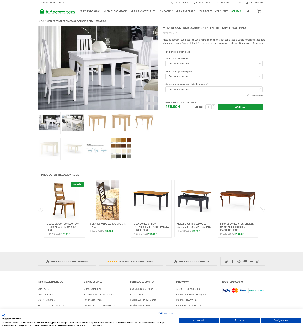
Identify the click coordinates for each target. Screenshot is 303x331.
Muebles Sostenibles (143, 11)
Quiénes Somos (46, 299)
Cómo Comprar (92, 288)
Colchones (221, 11)
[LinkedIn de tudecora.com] (252, 261)
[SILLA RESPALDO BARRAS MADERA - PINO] (108, 200)
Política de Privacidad (143, 299)
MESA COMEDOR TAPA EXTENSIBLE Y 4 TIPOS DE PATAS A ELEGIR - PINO (151, 226)
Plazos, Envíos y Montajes (99, 294)
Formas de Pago (93, 299)
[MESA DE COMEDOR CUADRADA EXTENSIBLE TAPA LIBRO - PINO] (98, 68)
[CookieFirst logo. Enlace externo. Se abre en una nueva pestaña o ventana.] (3, 315)
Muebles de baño (185, 11)
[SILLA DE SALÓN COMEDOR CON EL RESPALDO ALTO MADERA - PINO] (64, 200)
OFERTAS (236, 11)
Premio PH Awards (186, 299)
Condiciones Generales (143, 288)
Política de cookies (166, 313)
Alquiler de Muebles (188, 288)
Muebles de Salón (90, 11)
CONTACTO (223, 2)
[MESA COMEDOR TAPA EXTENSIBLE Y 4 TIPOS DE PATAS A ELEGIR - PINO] (151, 200)
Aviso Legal (136, 294)
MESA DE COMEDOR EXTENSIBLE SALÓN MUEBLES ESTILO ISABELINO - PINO (237, 226)
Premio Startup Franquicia (191, 294)
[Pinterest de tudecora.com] (239, 261)
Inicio (41, 21)
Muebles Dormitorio (116, 11)
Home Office (165, 11)
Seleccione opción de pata (178, 71)
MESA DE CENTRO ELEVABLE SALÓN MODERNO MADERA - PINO (194, 225)
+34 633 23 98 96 (181, 2)
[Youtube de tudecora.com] (246, 261)
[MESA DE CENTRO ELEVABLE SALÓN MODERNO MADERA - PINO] (195, 200)
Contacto (43, 288)
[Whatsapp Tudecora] (258, 261)
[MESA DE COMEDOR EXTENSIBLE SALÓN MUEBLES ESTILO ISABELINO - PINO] (238, 200)
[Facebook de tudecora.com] (233, 261)
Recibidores (205, 11)
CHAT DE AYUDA (203, 2)
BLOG (239, 2)
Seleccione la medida (176, 58)
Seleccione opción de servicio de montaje (186, 83)
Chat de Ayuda (46, 294)
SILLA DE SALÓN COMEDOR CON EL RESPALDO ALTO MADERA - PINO (63, 226)
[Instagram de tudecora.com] (227, 261)
